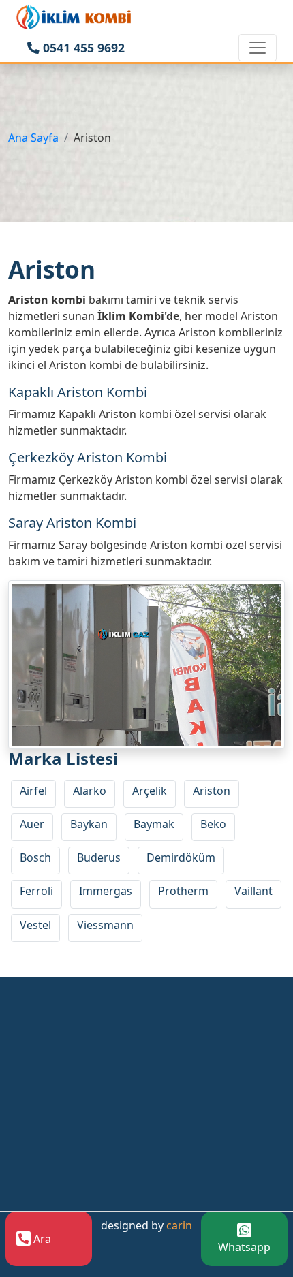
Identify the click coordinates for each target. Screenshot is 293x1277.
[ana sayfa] (74, 16)
